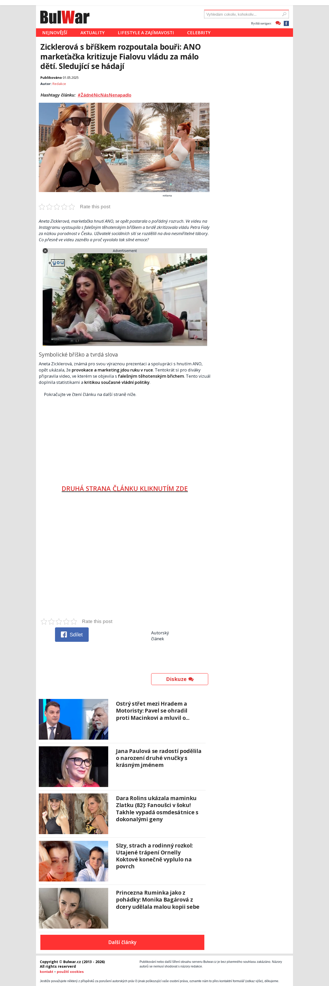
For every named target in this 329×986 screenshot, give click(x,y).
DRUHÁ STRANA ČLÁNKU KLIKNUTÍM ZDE (125, 488)
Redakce (59, 83)
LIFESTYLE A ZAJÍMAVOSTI (146, 33)
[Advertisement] (125, 439)
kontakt (46, 972)
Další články (122, 942)
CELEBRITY (199, 33)
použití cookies (70, 972)
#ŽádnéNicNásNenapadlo (104, 95)
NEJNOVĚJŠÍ (54, 33)
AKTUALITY (92, 33)
